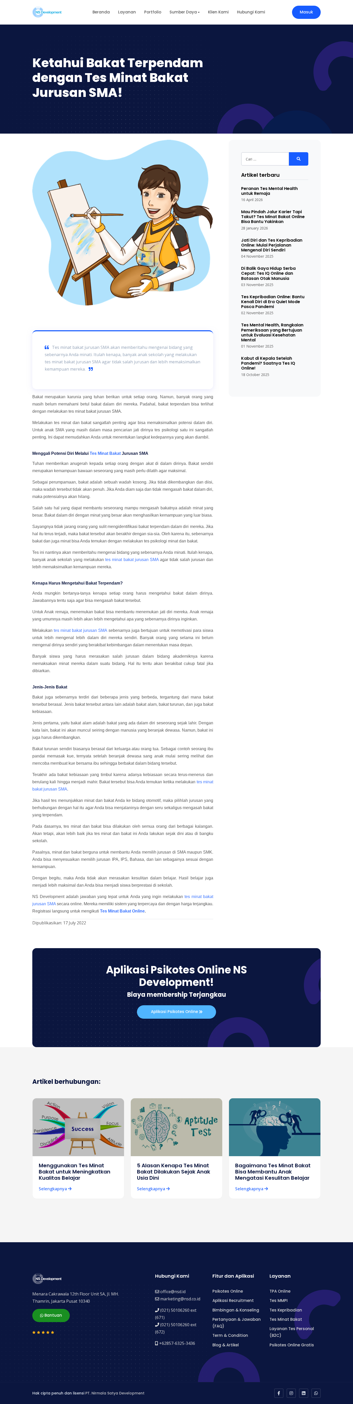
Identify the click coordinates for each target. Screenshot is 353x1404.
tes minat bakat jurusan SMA (132, 559)
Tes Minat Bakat (105, 453)
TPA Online (280, 1291)
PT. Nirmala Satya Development (114, 1393)
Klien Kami (218, 12)
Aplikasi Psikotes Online (175, 1011)
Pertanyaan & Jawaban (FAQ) (236, 1323)
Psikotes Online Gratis (292, 1345)
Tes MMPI (279, 1300)
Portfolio (152, 12)
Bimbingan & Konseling (235, 1310)
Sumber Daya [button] (183, 12)
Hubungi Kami (251, 12)
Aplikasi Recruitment (233, 1300)
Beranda (101, 12)
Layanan (127, 12)
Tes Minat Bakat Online (122, 911)
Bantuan (52, 1315)
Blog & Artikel (225, 1345)
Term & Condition (230, 1335)
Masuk (306, 12)
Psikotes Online (227, 1291)
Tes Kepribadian (286, 1310)
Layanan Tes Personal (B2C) (292, 1332)
